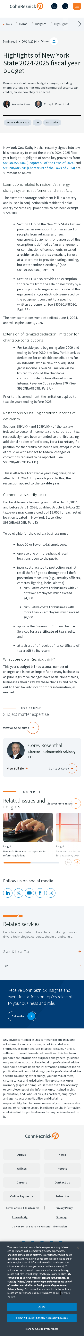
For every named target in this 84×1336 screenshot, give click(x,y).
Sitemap (61, 1217)
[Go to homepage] (42, 1136)
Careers (22, 1182)
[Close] (77, 1247)
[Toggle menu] (77, 6)
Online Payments (21, 1196)
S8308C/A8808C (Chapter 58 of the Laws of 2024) (39, 163)
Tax (37, 122)
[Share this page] (54, 41)
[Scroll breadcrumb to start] (21, 24)
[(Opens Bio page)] (16, 750)
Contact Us (62, 1182)
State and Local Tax (17, 122)
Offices (22, 1168)
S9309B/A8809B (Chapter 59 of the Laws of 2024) (39, 168)
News (62, 1155)
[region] (42, 1288)
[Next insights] (77, 862)
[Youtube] (29, 893)
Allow (41, 1306)
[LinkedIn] (8, 893)
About (21, 1155)
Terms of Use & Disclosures (22, 1208)
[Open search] (65, 6)
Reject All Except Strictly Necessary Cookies (42, 1318)
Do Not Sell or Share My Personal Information (39, 1226)
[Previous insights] (68, 862)
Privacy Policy (64, 1208)
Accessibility (20, 1217)
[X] (18, 893)
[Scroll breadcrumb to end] (63, 24)
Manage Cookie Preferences (41, 1329)
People (62, 1168)
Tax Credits (52, 122)
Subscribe (62, 1196)
